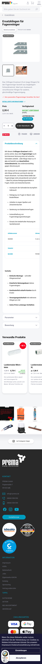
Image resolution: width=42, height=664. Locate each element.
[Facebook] (4, 509)
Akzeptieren (21, 658)
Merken (7, 134)
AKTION (5, 602)
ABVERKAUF (7, 609)
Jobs (4, 574)
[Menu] (39, 3)
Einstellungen (21, 650)
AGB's (4, 566)
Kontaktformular (14, 517)
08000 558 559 (12, 498)
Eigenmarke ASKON (9, 577)
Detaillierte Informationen (12, 101)
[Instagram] (10, 509)
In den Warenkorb (23, 126)
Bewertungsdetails (9, 29)
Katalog (5, 581)
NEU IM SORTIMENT (9, 605)
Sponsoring (6, 585)
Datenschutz (7, 570)
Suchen (36, 9)
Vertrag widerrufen (9, 588)
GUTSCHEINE (7, 598)
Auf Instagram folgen (23, 441)
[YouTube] (16, 509)
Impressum (6, 563)
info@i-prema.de (13, 494)
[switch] (5, 660)
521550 (10, 254)
